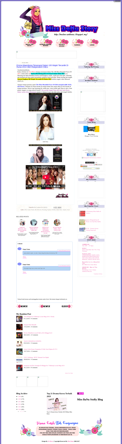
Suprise (64, 209)
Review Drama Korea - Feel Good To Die (57, 229)
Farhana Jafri (86, 253)
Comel (28, 209)
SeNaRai (54, 209)
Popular (49, 209)
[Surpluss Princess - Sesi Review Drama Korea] (22, 225)
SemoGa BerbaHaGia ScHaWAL (32, 341)
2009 (19, 396)
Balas (24, 257)
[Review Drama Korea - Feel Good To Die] (57, 225)
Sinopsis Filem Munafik (30, 324)
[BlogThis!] (56, 207)
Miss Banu (71, 441)
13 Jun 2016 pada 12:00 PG (64, 265)
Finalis (32, 209)
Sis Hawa (50, 441)
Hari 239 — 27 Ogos (88, 245)
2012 (19, 404)
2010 (19, 399)
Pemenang (44, 209)
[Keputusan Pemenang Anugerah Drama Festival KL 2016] (45, 225)
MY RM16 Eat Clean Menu (89, 264)
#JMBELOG (85, 244)
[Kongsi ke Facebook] (59, 207)
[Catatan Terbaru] (22, 308)
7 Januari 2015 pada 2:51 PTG (64, 250)
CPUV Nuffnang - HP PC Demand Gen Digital (36, 357)
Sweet (68, 209)
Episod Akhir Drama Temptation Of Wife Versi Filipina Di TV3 (40, 349)
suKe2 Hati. (59, 209)
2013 (19, 407)
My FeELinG (38, 209)
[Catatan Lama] (67, 308)
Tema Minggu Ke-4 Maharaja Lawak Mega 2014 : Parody (39, 316)
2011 (19, 401)
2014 (25, 209)
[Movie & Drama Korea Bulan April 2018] (33, 225)
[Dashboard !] (117, 1)
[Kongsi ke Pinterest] (60, 207)
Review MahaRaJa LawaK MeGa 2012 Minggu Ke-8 (38, 333)
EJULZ (84, 248)
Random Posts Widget (69, 373)
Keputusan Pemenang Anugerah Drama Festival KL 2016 (45, 230)
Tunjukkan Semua (98, 273)
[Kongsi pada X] (57, 207)
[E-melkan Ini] (54, 207)
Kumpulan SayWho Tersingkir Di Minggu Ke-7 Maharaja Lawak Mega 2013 (44, 365)
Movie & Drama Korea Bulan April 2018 (33, 229)
